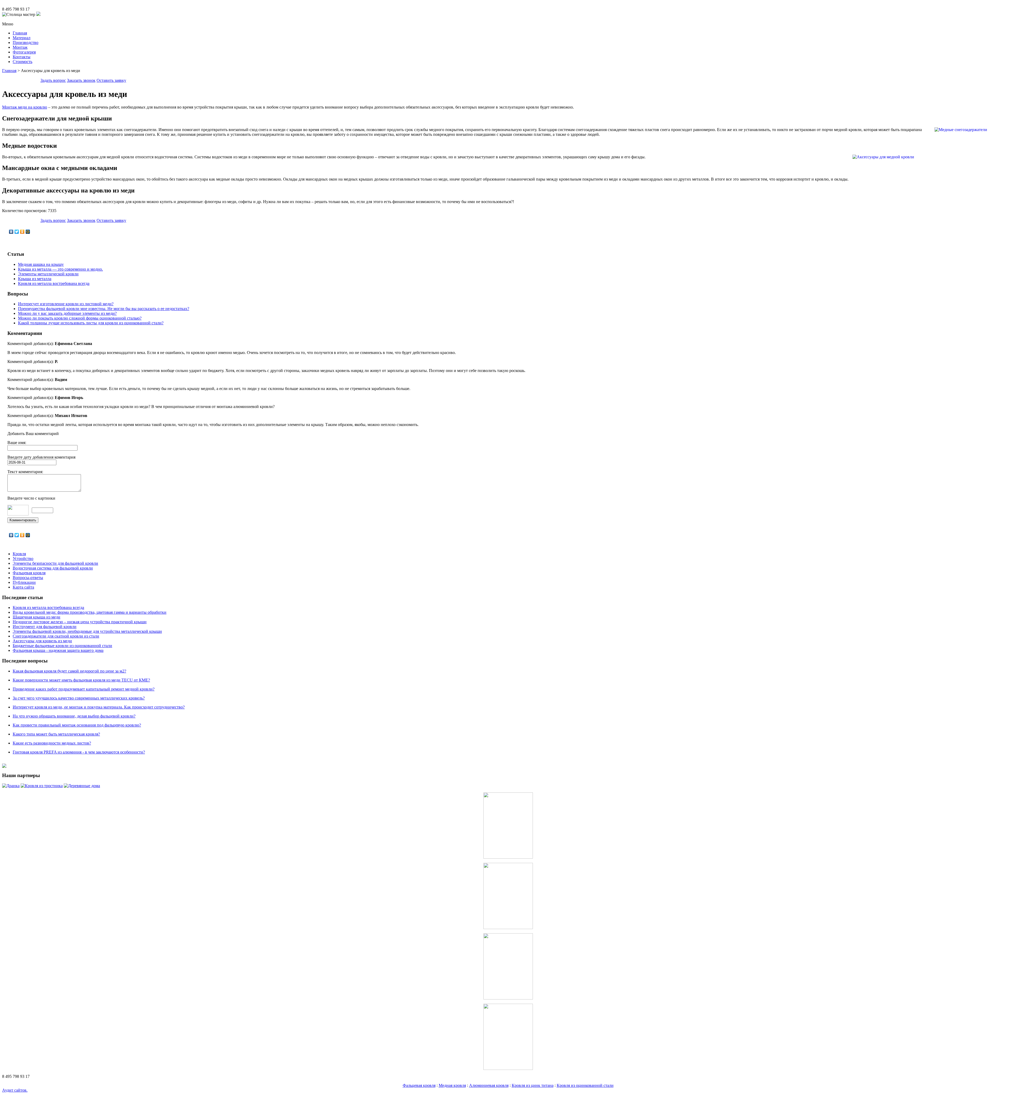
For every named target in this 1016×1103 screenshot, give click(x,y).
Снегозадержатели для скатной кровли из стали (56, 636)
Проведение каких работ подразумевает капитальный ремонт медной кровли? (84, 689)
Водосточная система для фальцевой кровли (53, 568)
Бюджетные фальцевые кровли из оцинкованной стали (62, 645)
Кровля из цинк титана (533, 1085)
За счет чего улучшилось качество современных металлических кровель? (79, 698)
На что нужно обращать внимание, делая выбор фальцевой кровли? (74, 716)
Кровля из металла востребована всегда (53, 283)
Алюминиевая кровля (489, 1085)
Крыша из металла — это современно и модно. (60, 269)
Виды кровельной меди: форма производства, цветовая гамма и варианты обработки (89, 612)
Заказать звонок (81, 80)
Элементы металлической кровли (48, 274)
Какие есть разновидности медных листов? (52, 743)
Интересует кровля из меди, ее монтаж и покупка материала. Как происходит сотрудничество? (99, 707)
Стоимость (22, 61)
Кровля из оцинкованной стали (585, 1085)
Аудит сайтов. (15, 1090)
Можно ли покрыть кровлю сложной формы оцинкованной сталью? (80, 318)
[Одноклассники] (22, 231)
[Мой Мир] (28, 231)
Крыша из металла (34, 278)
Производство (25, 42)
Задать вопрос (53, 80)
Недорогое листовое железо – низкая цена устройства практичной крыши (80, 622)
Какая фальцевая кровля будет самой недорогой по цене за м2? (69, 671)
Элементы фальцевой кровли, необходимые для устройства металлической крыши (87, 631)
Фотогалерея (24, 52)
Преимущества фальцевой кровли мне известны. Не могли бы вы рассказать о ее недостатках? (103, 308)
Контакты (21, 57)
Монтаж (20, 47)
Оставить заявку (111, 80)
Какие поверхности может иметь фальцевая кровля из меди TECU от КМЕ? (81, 680)
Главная (20, 33)
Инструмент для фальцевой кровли (44, 626)
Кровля (19, 554)
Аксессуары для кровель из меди (42, 641)
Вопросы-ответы (28, 577)
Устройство (23, 558)
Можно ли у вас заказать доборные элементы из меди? (67, 313)
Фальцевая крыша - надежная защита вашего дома (58, 650)
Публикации (24, 582)
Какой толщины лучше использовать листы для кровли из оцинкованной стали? (91, 323)
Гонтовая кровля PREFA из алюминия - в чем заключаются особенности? (79, 752)
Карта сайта (23, 587)
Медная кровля (452, 1085)
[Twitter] (17, 231)
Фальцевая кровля (29, 573)
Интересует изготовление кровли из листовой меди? (66, 304)
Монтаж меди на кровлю (24, 107)
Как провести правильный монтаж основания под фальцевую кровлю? (77, 725)
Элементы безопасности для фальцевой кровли (55, 563)
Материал (21, 37)
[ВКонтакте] (11, 231)
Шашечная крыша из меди (36, 617)
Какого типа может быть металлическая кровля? (56, 734)
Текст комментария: (25, 471)
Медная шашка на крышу (41, 264)
